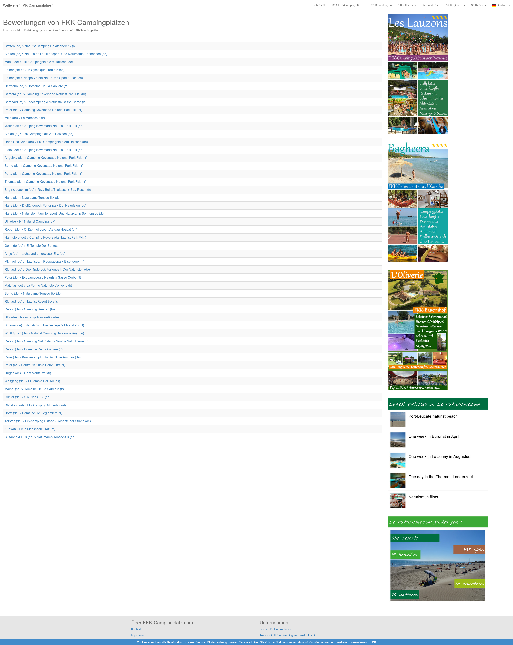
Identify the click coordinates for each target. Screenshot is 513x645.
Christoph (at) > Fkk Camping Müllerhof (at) (35, 405)
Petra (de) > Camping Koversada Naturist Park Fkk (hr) (43, 173)
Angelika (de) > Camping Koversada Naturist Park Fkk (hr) (46, 157)
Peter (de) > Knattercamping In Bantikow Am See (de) (43, 357)
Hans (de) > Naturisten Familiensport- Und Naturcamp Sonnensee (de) (55, 213)
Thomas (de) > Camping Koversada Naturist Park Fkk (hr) (45, 181)
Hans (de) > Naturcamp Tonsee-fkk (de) (33, 197)
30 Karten (477, 5)
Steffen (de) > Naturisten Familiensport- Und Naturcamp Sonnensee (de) (56, 53)
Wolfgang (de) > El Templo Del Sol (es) (32, 381)
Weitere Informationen (352, 642)
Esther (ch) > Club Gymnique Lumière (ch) (34, 69)
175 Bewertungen (380, 5)
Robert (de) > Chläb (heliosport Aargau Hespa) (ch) (41, 229)
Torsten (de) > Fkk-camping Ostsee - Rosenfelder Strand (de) (48, 421)
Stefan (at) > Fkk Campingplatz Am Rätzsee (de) (39, 133)
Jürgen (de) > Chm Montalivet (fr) (28, 373)
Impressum (138, 635)
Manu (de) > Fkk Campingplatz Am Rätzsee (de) (39, 61)
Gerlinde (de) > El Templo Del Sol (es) (32, 245)
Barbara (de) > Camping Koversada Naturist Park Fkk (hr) (45, 94)
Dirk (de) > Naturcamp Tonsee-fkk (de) (32, 317)
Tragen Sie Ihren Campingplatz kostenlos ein (288, 635)
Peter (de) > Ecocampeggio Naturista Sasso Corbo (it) (43, 277)
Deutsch (502, 5)
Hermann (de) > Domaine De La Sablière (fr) (36, 86)
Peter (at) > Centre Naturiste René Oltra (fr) (35, 365)
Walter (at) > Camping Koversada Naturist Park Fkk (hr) (44, 125)
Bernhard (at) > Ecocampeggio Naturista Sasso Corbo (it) (45, 102)
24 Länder (429, 5)
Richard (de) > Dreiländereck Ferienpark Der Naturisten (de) (47, 269)
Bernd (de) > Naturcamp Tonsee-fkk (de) (33, 293)
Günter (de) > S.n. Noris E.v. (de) (27, 397)
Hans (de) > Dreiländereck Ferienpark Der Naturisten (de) (45, 205)
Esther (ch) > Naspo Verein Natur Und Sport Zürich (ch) (44, 77)
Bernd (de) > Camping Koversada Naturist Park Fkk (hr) (44, 165)
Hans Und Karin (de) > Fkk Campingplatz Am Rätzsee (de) (46, 141)
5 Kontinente (406, 5)
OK (374, 642)
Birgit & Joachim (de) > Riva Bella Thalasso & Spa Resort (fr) (48, 189)
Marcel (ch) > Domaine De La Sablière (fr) (34, 389)
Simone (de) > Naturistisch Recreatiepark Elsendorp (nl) (44, 325)
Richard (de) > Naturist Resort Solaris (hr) (34, 301)
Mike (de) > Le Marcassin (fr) (25, 117)
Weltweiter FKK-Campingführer (28, 5)
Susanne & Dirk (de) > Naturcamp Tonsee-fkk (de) (40, 437)
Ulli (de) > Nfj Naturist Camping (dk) (30, 221)
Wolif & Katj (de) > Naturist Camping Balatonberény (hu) (44, 333)
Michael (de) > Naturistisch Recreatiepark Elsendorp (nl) (44, 261)
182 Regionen (453, 5)
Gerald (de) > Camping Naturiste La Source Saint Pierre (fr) (46, 341)
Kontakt (136, 629)
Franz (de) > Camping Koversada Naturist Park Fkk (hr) (44, 149)
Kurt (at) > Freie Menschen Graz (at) (30, 429)
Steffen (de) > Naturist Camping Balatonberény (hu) (41, 46)
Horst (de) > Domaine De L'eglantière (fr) (33, 413)
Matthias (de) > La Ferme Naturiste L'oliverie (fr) (38, 285)
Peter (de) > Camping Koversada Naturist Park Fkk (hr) (43, 109)
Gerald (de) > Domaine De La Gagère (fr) (34, 349)
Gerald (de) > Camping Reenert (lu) (30, 309)
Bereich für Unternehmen (276, 629)
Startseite (320, 5)
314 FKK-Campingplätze (347, 5)
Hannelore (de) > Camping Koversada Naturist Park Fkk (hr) (47, 237)
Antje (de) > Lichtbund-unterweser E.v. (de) (35, 253)
